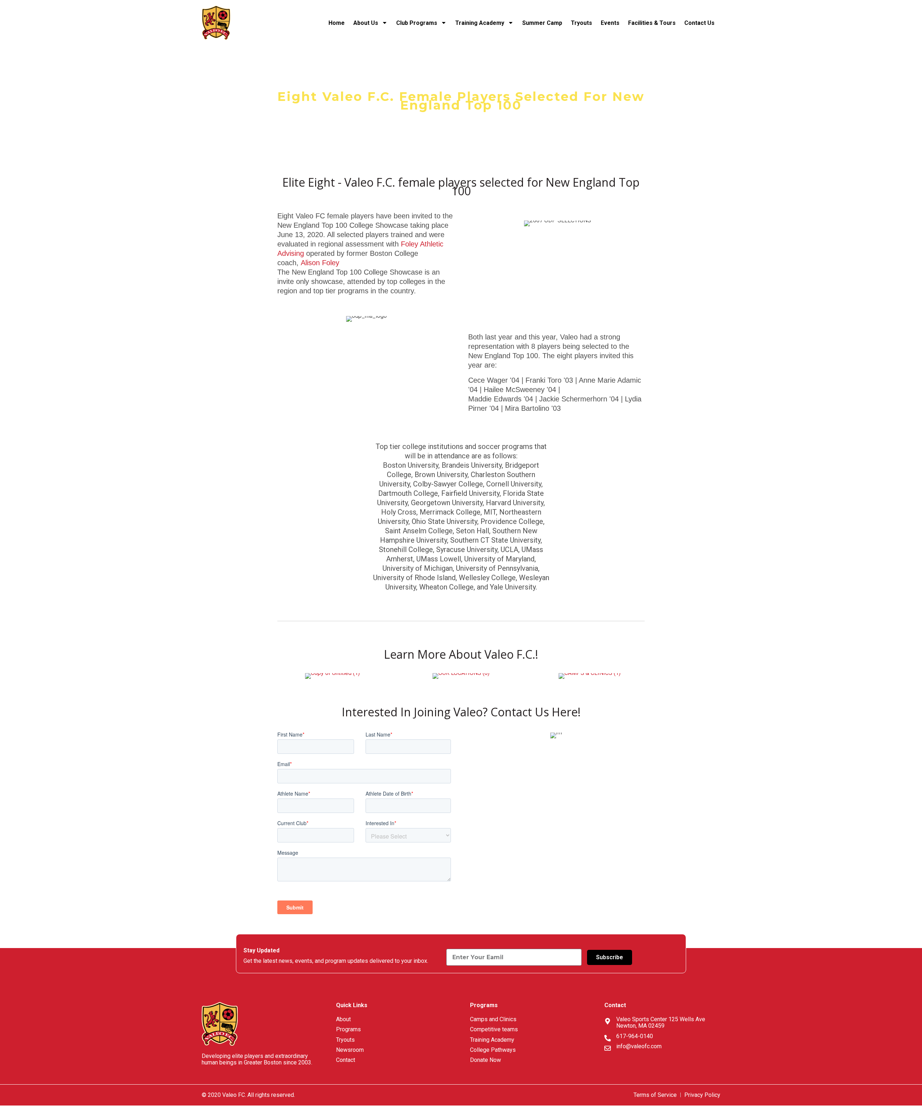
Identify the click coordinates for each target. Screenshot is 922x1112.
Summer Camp (542, 22)
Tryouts (581, 22)
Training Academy (479, 22)
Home (336, 22)
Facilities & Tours (652, 22)
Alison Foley (320, 263)
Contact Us (700, 22)
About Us (365, 22)
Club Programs (416, 22)
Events (610, 22)
